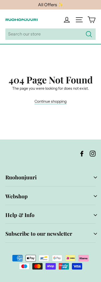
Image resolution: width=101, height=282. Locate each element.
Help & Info (19, 214)
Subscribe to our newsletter (38, 233)
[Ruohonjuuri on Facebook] (82, 153)
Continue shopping (50, 101)
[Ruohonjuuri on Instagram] (93, 153)
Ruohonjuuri (21, 177)
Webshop (16, 196)
